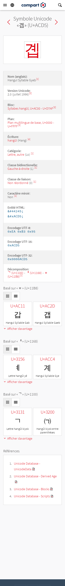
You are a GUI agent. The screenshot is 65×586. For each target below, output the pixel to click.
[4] (29, 139)
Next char (56, 22)
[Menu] (5, 5)
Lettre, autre (16, 154)
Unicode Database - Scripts (32, 496)
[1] (37, 79)
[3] (54, 107)
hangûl (12, 140)
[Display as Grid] (7, 296)
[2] (30, 93)
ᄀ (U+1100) (15, 273)
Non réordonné (18, 183)
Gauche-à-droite (18, 169)
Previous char (8, 22)
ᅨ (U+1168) (34, 273)
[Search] (60, 5)
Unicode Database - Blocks (31, 489)
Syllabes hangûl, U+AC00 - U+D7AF (30, 108)
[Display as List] (16, 296)
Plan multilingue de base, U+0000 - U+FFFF (31, 124)
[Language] (12, 5)
